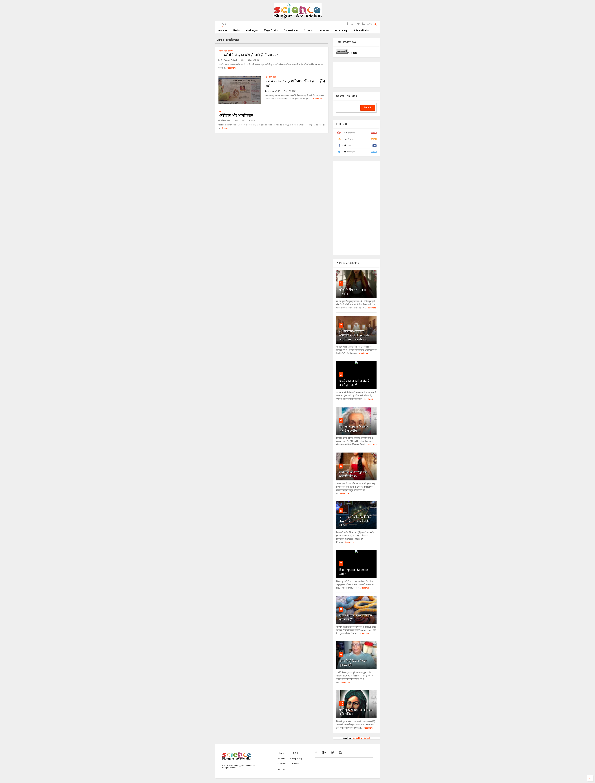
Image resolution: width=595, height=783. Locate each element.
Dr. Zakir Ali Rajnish (361, 738)
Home (223, 30)
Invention (324, 30)
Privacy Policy (296, 758)
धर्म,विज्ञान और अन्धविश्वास (235, 115)
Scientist (308, 30)
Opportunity (341, 30)
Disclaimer (281, 764)
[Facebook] (347, 24)
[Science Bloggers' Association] (297, 17)
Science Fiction (361, 30)
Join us (281, 769)
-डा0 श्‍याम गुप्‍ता (270, 77)
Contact (295, 764)
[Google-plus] (353, 24)
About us (281, 758)
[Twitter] (358, 24)
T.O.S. (295, 753)
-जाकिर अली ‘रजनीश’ (225, 51)
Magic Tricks (271, 30)
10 (342, 703)
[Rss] (363, 24)
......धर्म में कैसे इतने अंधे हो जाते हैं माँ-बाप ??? (248, 55)
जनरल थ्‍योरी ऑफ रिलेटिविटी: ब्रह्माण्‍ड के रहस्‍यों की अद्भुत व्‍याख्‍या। (355, 521)
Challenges (252, 30)
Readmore (231, 68)
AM (219, 111)
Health (236, 30)
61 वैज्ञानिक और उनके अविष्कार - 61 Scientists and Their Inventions (354, 335)
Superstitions (291, 30)
